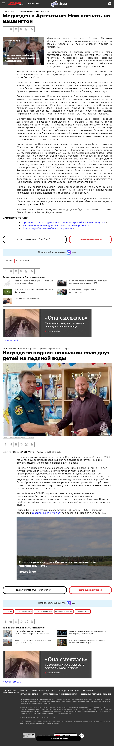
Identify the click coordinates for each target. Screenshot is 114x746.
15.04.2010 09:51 (9, 11)
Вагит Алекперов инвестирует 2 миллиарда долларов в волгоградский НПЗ (88, 282)
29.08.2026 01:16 (9, 348)
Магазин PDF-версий (29, 694)
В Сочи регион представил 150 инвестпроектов (82, 291)
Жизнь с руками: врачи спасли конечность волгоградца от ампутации (87, 632)
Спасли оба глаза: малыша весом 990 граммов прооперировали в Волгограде (32, 632)
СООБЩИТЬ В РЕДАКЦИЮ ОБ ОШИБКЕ (96, 694)
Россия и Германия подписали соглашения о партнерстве (56, 225)
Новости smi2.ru (12, 340)
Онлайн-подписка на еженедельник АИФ (59, 694)
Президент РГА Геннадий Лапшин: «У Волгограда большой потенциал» (63, 222)
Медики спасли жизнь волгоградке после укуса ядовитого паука (33, 641)
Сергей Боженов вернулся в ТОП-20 (30, 299)
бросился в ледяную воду (46, 513)
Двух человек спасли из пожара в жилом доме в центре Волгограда (87, 641)
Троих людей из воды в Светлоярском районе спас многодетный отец (58, 564)
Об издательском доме (69, 691)
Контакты (24, 691)
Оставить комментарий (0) (90, 239)
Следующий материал (58, 738)
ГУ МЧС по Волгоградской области (18, 438)
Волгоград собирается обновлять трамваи (47, 228)
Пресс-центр (88, 691)
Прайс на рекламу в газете (43, 691)
